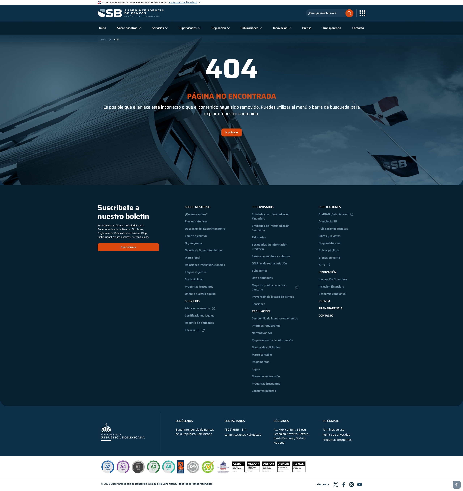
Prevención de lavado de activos (273, 296)
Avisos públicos (329, 250)
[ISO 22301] (253, 471)
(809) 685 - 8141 (236, 429)
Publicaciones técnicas (333, 228)
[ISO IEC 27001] (268, 471)
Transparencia (331, 28)
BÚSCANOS (281, 421)
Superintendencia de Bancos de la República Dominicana (143, 484)
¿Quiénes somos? (196, 214)
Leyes (256, 369)
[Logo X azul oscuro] (336, 484)
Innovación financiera (333, 279)
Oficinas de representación (269, 263)
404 (116, 39)
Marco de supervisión (266, 376)
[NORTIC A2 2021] (107, 466)
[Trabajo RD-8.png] (223, 472)
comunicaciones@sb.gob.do (243, 434)
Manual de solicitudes (266, 347)
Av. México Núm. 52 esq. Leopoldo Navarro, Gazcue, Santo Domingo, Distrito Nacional (291, 436)
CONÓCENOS (184, 421)
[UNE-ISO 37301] (298, 471)
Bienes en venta (329, 257)
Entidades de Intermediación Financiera (271, 216)
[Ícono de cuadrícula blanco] (362, 13)
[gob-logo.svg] (123, 432)
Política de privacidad (336, 435)
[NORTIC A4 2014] (122, 466)
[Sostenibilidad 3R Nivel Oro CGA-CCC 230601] (208, 472)
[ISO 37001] (283, 471)
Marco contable (262, 354)
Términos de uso (333, 429)
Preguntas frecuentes (199, 286)
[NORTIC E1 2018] (138, 466)
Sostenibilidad (194, 279)
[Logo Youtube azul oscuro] (359, 484)
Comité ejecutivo (196, 236)
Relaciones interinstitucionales (205, 265)
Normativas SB (262, 333)
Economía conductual (332, 294)
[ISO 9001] (238, 471)
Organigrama (193, 243)
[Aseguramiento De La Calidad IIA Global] (180, 472)
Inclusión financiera (331, 286)
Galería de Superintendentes (203, 250)
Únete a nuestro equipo (200, 294)
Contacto (358, 28)
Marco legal (192, 257)
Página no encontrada (231, 96)
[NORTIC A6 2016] (168, 466)
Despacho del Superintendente (205, 228)
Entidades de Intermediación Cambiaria (271, 228)
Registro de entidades (199, 323)
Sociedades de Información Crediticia (270, 246)
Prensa (306, 28)
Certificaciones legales (199, 315)
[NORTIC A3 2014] (153, 466)
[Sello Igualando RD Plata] (192, 472)
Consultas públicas (264, 391)
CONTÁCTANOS (235, 421)
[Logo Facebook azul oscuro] (343, 484)
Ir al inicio (231, 132)
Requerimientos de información (272, 340)
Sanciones (258, 304)
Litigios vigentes (196, 272)
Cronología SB (328, 221)
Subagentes (259, 270)
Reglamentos (260, 362)
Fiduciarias (259, 237)
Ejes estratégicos (196, 221)
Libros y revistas (330, 236)
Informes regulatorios (266, 325)
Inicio (102, 28)
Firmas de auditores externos (271, 256)
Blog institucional (330, 243)
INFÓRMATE (330, 421)
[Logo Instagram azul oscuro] (351, 484)
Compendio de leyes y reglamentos (275, 318)
